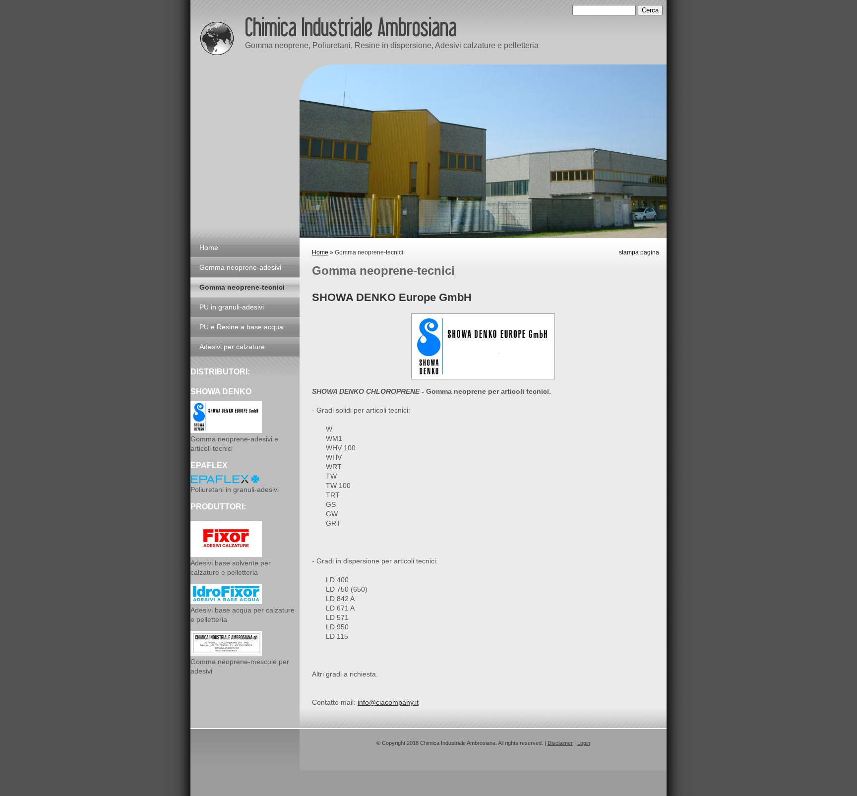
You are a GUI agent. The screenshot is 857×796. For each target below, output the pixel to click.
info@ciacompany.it (388, 702)
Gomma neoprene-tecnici (242, 287)
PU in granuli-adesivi (231, 307)
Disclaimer (560, 743)
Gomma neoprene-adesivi (240, 267)
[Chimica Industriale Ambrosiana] (217, 36)
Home (320, 252)
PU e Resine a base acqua (241, 327)
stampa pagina (639, 252)
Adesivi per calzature (232, 347)
